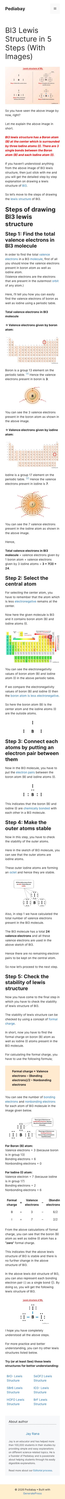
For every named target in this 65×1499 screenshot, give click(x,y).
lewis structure (21, 199)
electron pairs (25, 772)
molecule (36, 259)
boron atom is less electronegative (35, 695)
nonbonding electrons (40, 1101)
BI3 (24, 185)
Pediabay (15, 8)
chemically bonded (37, 808)
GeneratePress (32, 1493)
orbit (55, 281)
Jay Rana (32, 1434)
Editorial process (42, 1470)
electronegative (25, 601)
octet (13, 872)
